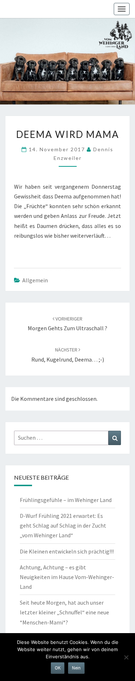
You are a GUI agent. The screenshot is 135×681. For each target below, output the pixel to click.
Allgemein (35, 280)
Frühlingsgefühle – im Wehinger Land (66, 499)
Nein (76, 668)
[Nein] (126, 657)
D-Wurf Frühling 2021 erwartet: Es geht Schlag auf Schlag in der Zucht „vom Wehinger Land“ (63, 525)
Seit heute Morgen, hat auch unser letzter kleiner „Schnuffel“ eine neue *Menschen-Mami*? (64, 612)
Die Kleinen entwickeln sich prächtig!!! (67, 551)
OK (57, 668)
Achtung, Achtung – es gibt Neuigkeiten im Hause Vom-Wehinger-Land (67, 577)
